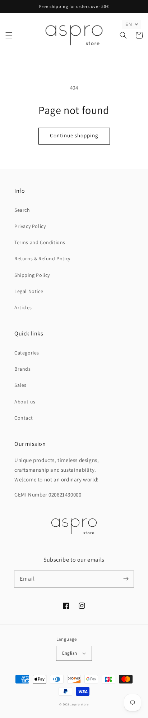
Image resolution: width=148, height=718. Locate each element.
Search (22, 210)
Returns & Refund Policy (42, 258)
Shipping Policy (32, 275)
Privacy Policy (30, 226)
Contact (23, 418)
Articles (23, 307)
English (69, 653)
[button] (9, 35)
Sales (20, 385)
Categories (26, 352)
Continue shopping (74, 135)
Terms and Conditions (39, 242)
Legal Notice (28, 291)
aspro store (80, 704)
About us (25, 401)
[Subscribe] (126, 579)
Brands (22, 369)
